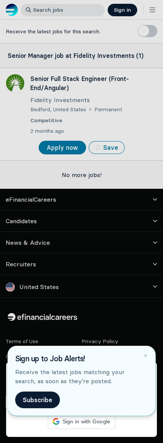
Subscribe (37, 400)
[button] (81, 221)
